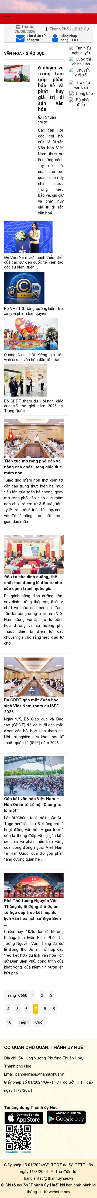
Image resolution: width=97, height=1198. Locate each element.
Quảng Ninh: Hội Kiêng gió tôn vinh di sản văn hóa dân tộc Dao (34, 357)
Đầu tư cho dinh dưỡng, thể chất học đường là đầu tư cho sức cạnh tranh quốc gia (33, 582)
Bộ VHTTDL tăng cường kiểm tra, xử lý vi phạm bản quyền (34, 311)
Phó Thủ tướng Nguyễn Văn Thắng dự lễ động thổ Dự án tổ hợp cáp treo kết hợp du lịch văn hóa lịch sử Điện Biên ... (32, 912)
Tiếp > (23, 1022)
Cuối (39, 1022)
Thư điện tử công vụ (36, 38)
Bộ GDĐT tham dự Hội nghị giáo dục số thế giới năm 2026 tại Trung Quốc (34, 406)
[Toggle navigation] (7, 18)
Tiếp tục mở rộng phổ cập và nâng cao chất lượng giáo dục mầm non (33, 467)
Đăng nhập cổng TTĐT (69, 38)
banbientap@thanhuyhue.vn (48, 1178)
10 (9, 1022)
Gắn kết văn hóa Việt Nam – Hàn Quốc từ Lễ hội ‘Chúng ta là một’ (32, 804)
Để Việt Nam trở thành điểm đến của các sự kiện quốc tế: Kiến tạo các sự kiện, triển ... (34, 262)
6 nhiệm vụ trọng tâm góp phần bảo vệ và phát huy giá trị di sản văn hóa (51, 88)
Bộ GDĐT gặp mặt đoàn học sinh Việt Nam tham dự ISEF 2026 (31, 706)
